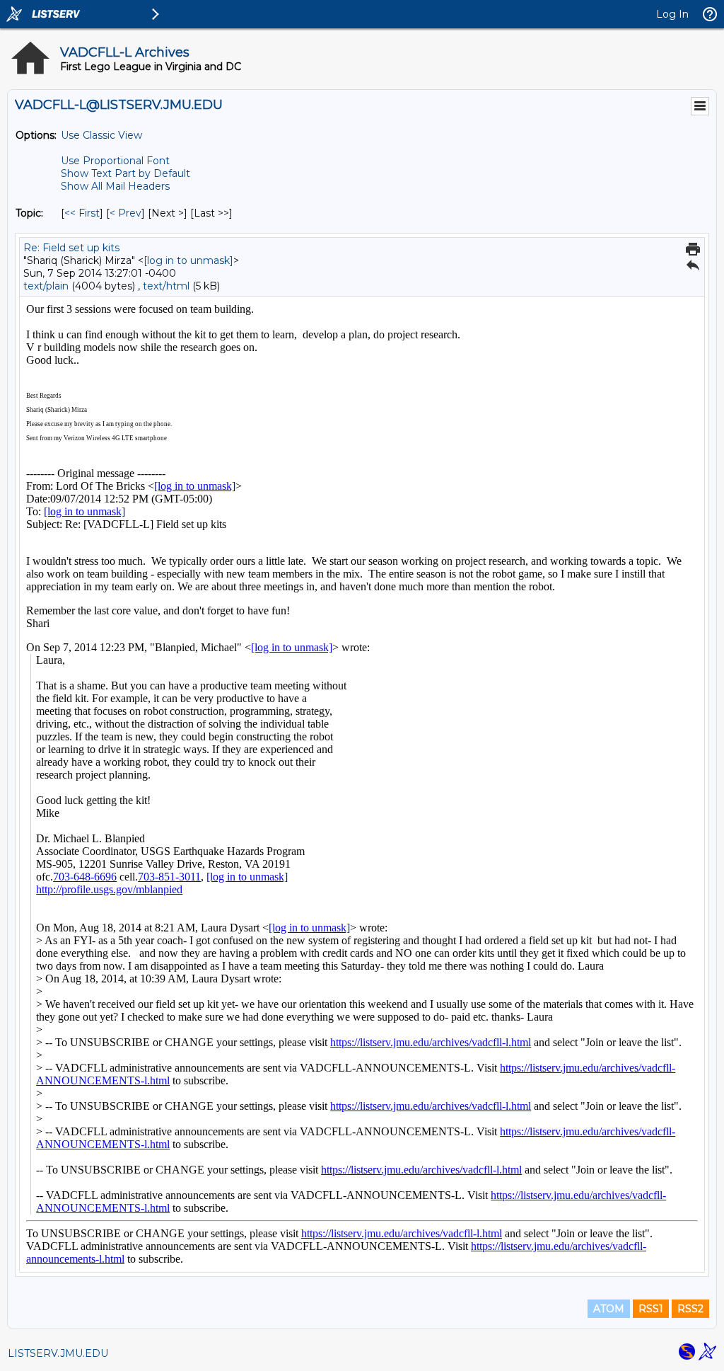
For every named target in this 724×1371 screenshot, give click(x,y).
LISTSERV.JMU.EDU (58, 1353)
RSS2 (690, 1308)
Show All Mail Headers (115, 186)
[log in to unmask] (188, 260)
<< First (82, 213)
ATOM (608, 1308)
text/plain (46, 286)
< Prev (125, 213)
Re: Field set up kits (71, 247)
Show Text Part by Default (125, 173)
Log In (672, 14)
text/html (166, 286)
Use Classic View (101, 135)
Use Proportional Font (115, 160)
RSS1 (650, 1308)
